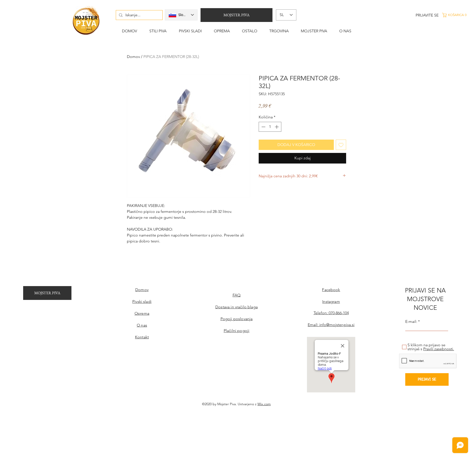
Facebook (331, 289)
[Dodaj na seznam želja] (341, 145)
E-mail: (411, 322)
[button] (456, 15)
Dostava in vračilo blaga (236, 307)
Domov (133, 56)
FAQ (236, 295)
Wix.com (264, 404)
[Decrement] (262, 126)
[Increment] (277, 126)
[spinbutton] (270, 126)
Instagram (331, 301)
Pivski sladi (142, 301)
